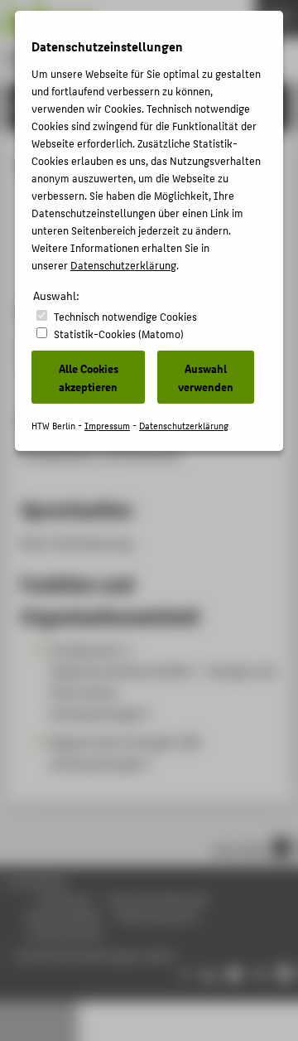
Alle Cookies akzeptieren (88, 377)
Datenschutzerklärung (123, 265)
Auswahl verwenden (205, 377)
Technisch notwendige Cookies (125, 316)
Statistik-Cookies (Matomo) (119, 333)
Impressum (107, 426)
